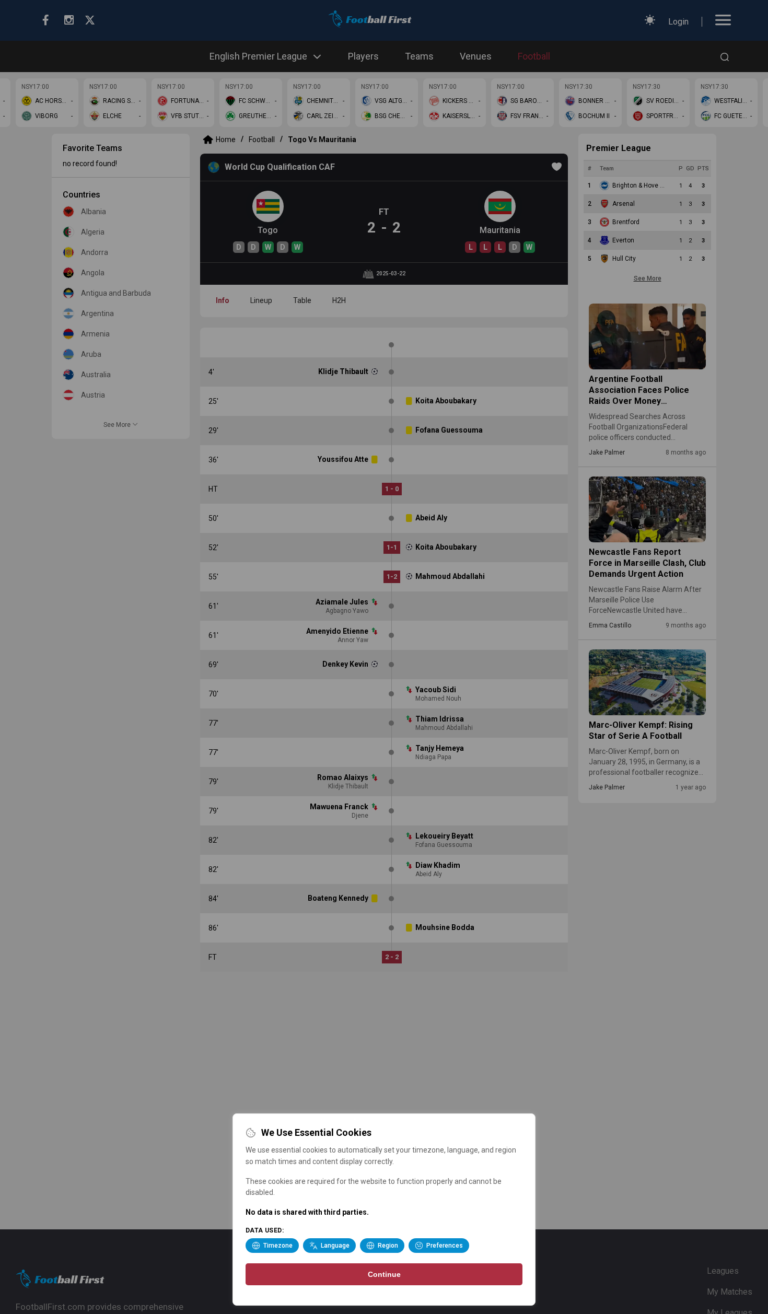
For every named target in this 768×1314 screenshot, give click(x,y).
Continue (384, 1274)
